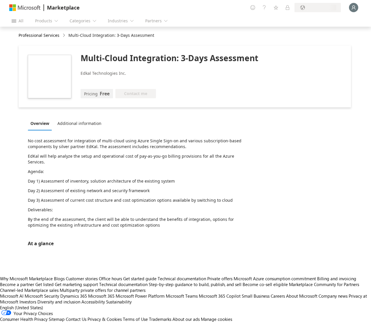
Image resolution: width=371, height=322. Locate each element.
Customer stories (82, 278)
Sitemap (57, 319)
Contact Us (76, 319)
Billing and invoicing (336, 278)
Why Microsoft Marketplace (26, 278)
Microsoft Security (42, 296)
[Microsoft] (25, 7)
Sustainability (119, 302)
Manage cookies (216, 319)
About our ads (186, 319)
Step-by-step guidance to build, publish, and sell (195, 284)
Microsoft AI (11, 296)
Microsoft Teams (182, 296)
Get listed (44, 284)
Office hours (110, 278)
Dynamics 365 (73, 296)
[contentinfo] (64, 35)
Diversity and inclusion (58, 302)
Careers (278, 296)
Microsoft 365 (101, 296)
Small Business (256, 296)
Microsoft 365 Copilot (220, 296)
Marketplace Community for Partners (324, 284)
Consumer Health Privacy (24, 319)
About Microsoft (301, 296)
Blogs (59, 278)
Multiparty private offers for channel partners (103, 290)
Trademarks (160, 319)
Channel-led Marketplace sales (29, 290)
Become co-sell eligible (265, 284)
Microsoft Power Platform (140, 296)
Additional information (79, 123)
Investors (27, 302)
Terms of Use (135, 319)
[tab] (41, 123)
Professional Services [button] (39, 35)
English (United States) (21, 307)
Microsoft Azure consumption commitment (275, 278)
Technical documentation (182, 278)
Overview (39, 123)
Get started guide (140, 278)
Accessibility (93, 302)
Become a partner (17, 284)
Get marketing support (76, 284)
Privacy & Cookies (105, 319)
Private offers (219, 278)
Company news (333, 296)
